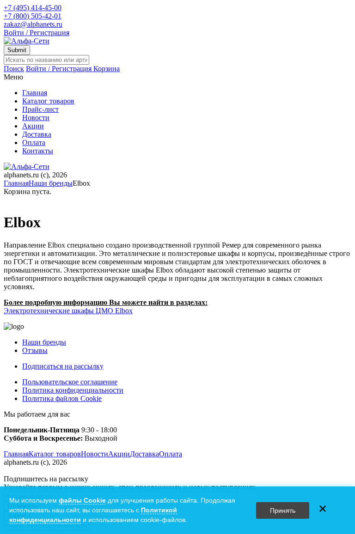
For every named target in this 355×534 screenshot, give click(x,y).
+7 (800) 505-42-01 (32, 16)
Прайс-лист (40, 109)
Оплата (33, 142)
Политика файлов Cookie (62, 398)
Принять (282, 510)
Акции (33, 126)
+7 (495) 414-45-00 (32, 8)
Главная (34, 93)
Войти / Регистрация (36, 32)
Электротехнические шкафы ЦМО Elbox (68, 311)
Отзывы (35, 350)
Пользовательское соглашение (69, 382)
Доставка (36, 134)
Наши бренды (51, 183)
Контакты (37, 151)
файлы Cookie (82, 500)
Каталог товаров (48, 101)
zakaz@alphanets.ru (33, 24)
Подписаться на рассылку (63, 366)
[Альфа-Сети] (26, 41)
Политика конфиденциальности (72, 390)
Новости (35, 117)
